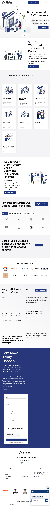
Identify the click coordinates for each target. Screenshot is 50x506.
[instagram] (26, 460)
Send (47, 500)
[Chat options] (46, 491)
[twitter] (28, 460)
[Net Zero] (24, 462)
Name (7, 397)
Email (7, 404)
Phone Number (9, 411)
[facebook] (20, 460)
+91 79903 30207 (14, 504)
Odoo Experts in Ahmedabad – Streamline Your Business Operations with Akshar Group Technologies (12, 340)
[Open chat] (47, 487)
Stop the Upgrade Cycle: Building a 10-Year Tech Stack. (36, 312)
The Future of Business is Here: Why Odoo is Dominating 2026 (12, 315)
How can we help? (10, 418)
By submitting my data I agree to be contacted (15, 429)
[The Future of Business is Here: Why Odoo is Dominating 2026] (13, 304)
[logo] (7, 1)
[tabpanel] (25, 225)
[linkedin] (24, 460)
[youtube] (22, 460)
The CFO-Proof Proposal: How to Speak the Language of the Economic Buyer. (36, 336)
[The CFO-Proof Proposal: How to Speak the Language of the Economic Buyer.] (37, 324)
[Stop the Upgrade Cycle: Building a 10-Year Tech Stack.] (37, 303)
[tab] (5, 213)
